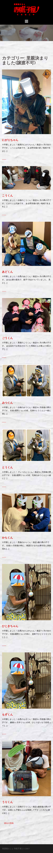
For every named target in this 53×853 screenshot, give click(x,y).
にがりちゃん (10, 139)
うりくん (7, 802)
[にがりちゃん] (26, 101)
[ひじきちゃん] (26, 592)
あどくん (7, 271)
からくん (7, 537)
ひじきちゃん (10, 626)
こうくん (7, 195)
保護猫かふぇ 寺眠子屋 (11, 848)
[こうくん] (26, 177)
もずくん (7, 714)
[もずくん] (26, 680)
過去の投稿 (9, 823)
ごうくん (7, 338)
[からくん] (26, 512)
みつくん (7, 402)
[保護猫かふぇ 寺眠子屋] (26, 9)
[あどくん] (26, 243)
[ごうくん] (26, 315)
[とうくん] (26, 445)
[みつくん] (26, 380)
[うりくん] (26, 768)
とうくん (7, 467)
